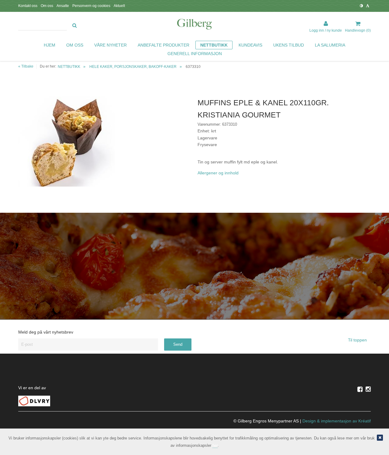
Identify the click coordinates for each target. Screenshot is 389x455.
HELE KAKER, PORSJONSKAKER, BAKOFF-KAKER (133, 67)
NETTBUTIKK (69, 67)
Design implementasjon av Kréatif (336, 420)
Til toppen (358, 340)
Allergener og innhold (218, 172)
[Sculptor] (194, 25)
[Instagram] (368, 389)
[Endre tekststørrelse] (367, 6)
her (215, 445)
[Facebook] (360, 389)
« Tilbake (25, 66)
